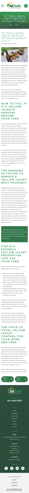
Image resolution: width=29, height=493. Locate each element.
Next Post (19, 379)
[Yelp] (22, 468)
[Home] (14, 6)
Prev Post (5, 379)
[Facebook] (6, 468)
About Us (14, 418)
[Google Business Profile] (17, 468)
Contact (14, 426)
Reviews (14, 424)
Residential (14, 413)
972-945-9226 (14, 400)
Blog (14, 421)
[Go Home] (10, 24)
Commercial (14, 416)
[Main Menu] (2, 6)
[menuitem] (14, 480)
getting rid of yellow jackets (15, 362)
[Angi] (11, 468)
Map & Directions (14, 439)
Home (14, 410)
